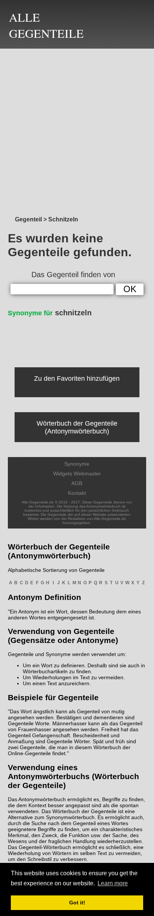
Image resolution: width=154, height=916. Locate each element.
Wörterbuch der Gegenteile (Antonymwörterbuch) (77, 427)
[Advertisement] (77, 130)
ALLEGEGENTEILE (46, 25)
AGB (76, 483)
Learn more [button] (113, 883)
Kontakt (77, 493)
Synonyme (76, 464)
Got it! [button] (77, 903)
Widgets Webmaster (77, 474)
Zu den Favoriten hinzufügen (77, 378)
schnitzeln (50, 313)
